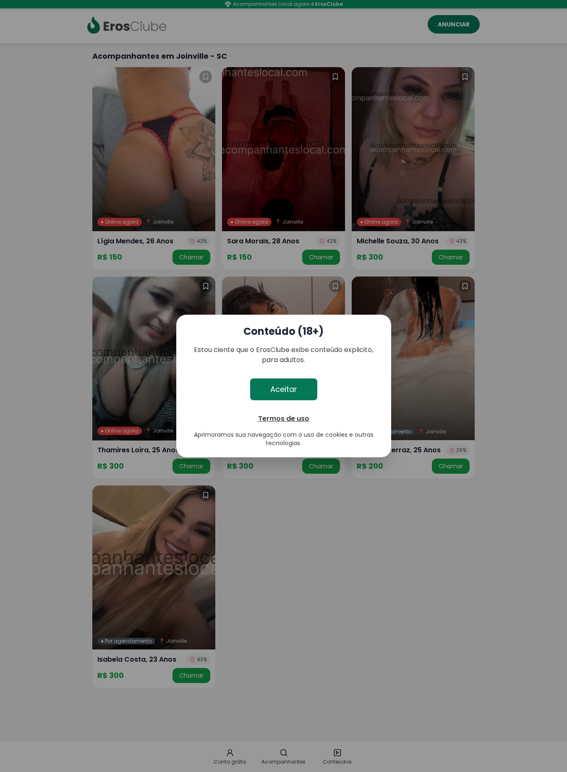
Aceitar (283, 389)
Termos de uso (283, 418)
